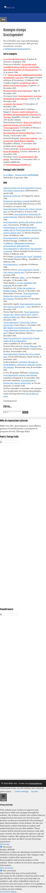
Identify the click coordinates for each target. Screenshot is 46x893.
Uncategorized (10, 401)
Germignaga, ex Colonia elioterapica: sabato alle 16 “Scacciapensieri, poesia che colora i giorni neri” (22, 230)
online (20, 146)
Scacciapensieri (10, 264)
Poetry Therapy (30, 346)
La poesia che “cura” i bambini (27, 256)
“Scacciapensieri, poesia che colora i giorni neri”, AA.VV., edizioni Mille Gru (21, 314)
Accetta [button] (34, 791)
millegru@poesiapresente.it (17, 49)
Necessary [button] (4, 844)
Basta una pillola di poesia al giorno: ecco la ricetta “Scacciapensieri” (22, 125)
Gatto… (22, 278)
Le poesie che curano (12, 104)
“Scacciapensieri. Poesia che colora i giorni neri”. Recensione (21, 296)
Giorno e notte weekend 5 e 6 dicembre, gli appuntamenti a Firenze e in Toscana (22, 114)
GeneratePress (35, 783)
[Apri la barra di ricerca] (1, 15)
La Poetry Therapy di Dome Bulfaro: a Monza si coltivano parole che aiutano (22, 364)
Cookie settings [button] (21, 791)
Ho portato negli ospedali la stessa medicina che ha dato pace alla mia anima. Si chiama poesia (21, 67)
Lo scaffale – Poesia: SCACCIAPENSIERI (20, 175)
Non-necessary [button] (7, 868)
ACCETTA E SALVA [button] (8, 892)
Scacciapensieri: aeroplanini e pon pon (21, 238)
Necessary (7, 847)
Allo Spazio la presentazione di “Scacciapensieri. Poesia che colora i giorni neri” (23, 330)
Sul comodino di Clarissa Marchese (19, 133)
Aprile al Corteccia (11, 196)
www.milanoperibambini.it (18, 165)
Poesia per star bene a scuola (16, 201)
